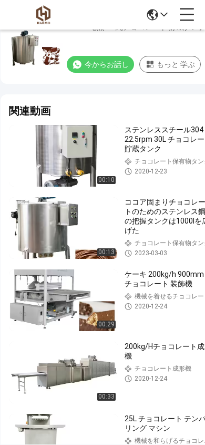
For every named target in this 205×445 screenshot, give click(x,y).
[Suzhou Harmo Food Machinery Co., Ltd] (43, 14)
